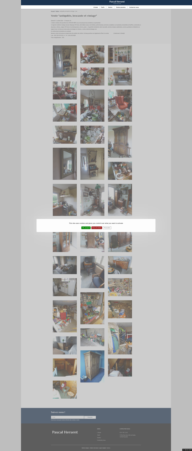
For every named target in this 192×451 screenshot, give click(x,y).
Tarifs (102, 7)
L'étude (95, 7)
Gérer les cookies (188, 449)
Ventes (110, 7)
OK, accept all (86, 227)
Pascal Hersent (117, 2)
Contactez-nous (134, 7)
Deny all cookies (96, 227)
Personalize (107, 227)
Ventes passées (121, 7)
